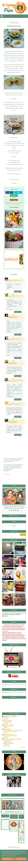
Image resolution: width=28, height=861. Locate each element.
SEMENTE (5, 717)
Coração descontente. (8, 740)
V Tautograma (7, 744)
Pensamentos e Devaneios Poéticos (12, 739)
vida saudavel (17, 204)
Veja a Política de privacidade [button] (8, 855)
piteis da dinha (12, 362)
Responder (17, 291)
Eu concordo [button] (14, 858)
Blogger (18, 847)
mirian (10, 404)
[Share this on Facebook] (9, 192)
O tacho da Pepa (7, 720)
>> (24, 474)
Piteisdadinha (7, 729)
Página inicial (7, 474)
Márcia (10, 280)
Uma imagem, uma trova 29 (10, 736)
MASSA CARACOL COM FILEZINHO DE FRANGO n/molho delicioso (12, 731)
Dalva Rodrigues (12, 421)
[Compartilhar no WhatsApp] (14, 195)
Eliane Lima (11, 380)
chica (9, 296)
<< (3, 473)
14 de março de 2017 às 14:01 (12, 317)
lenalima (10, 339)
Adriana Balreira (13, 316)
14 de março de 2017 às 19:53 (12, 363)
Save (14, 199)
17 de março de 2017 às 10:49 (12, 422)
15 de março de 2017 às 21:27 (19, 380)
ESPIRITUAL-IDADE (8, 743)
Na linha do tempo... (8, 726)
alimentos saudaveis (11, 203)
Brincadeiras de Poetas (9, 734)
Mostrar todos (23, 747)
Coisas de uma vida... (8, 725)
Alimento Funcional (17, 202)
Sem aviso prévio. (7, 722)
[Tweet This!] (18, 192)
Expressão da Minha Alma (10, 716)
